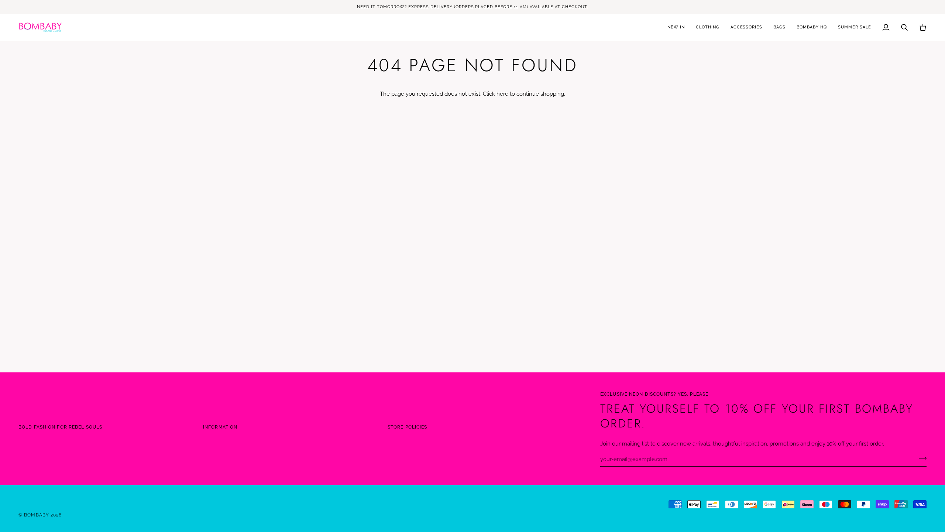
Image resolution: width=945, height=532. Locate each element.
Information (220, 427)
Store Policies (407, 427)
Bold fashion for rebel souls (60, 427)
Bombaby (37, 515)
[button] (707, 27)
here (502, 94)
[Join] (920, 458)
